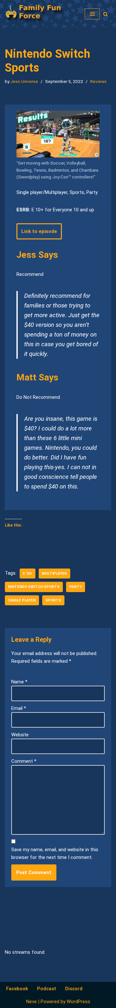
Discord (73, 989)
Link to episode (39, 231)
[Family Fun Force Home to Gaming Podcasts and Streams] (37, 14)
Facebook (17, 989)
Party (75, 587)
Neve (31, 1001)
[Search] (105, 14)
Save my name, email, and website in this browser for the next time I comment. (54, 853)
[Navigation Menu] (92, 13)
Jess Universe (24, 81)
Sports (53, 600)
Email (18, 708)
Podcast (46, 989)
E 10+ (27, 573)
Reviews (98, 81)
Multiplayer (54, 573)
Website (20, 735)
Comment (23, 761)
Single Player (22, 600)
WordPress (78, 1001)
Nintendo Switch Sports (34, 587)
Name (19, 682)
